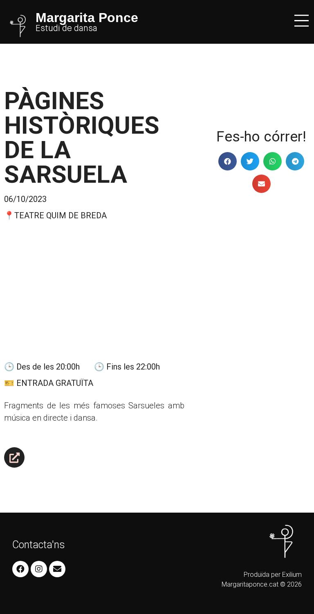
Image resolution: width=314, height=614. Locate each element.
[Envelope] (57, 569)
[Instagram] (39, 569)
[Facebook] (20, 569)
